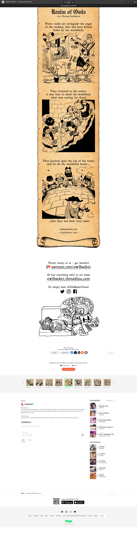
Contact (96, 515)
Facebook (128, 2)
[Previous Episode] (64, 2)
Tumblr (79, 352)
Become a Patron (68, 369)
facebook (62, 511)
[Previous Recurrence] (23, 382)
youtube (75, 511)
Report (111, 353)
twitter (70, 511)
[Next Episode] (73, 2)
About (29, 515)
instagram (66, 511)
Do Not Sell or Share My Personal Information (74, 515)
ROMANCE (110, 400)
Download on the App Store (79, 502)
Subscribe (125, 2)
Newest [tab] (30, 440)
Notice (22, 493)
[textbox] (52, 427)
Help (42, 515)
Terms (46, 515)
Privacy (52, 515)
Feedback (36, 515)
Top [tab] (23, 440)
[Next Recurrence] (113, 382)
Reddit (82, 352)
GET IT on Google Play (67, 502)
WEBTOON (3, 2)
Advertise (58, 515)
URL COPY (134, 2)
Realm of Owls (11, 2)
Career (90, 515)
